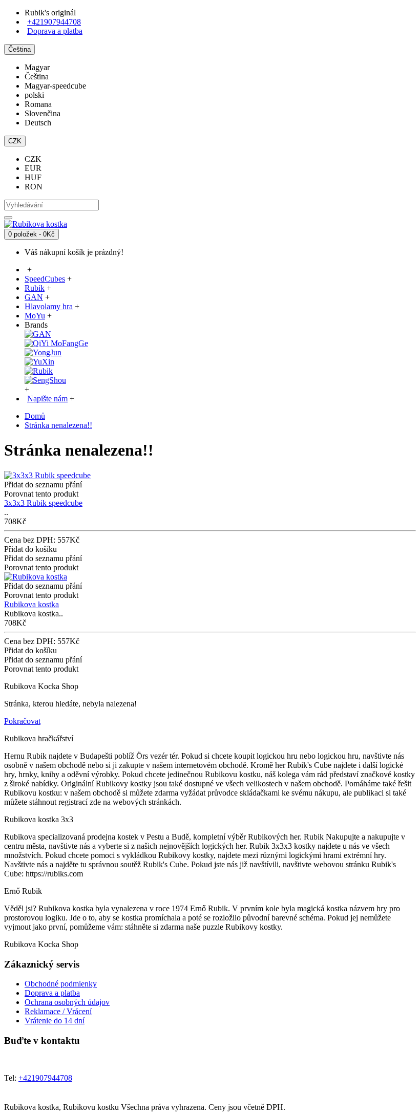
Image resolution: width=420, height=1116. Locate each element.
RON (34, 186)
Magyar (37, 67)
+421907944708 (54, 21)
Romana (38, 104)
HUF (33, 177)
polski (34, 95)
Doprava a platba (52, 993)
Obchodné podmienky (61, 983)
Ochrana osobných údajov (67, 1002)
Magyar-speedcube (55, 85)
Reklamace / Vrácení (58, 1011)
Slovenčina (42, 113)
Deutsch (38, 122)
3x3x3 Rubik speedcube (43, 503)
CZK (33, 159)
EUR (33, 168)
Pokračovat (22, 721)
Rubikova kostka (31, 604)
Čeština (37, 76)
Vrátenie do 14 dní (55, 1020)
